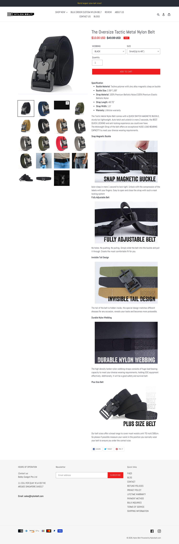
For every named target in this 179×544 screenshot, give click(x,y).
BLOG (129, 477)
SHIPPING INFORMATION (138, 510)
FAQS (129, 473)
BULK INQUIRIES (134, 502)
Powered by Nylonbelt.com (151, 538)
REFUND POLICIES (135, 485)
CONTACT (131, 481)
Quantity (96, 57)
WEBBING (96, 46)
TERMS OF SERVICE (135, 506)
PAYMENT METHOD (135, 498)
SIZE (129, 46)
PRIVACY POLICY (134, 490)
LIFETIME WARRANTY (136, 494)
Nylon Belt (137, 538)
